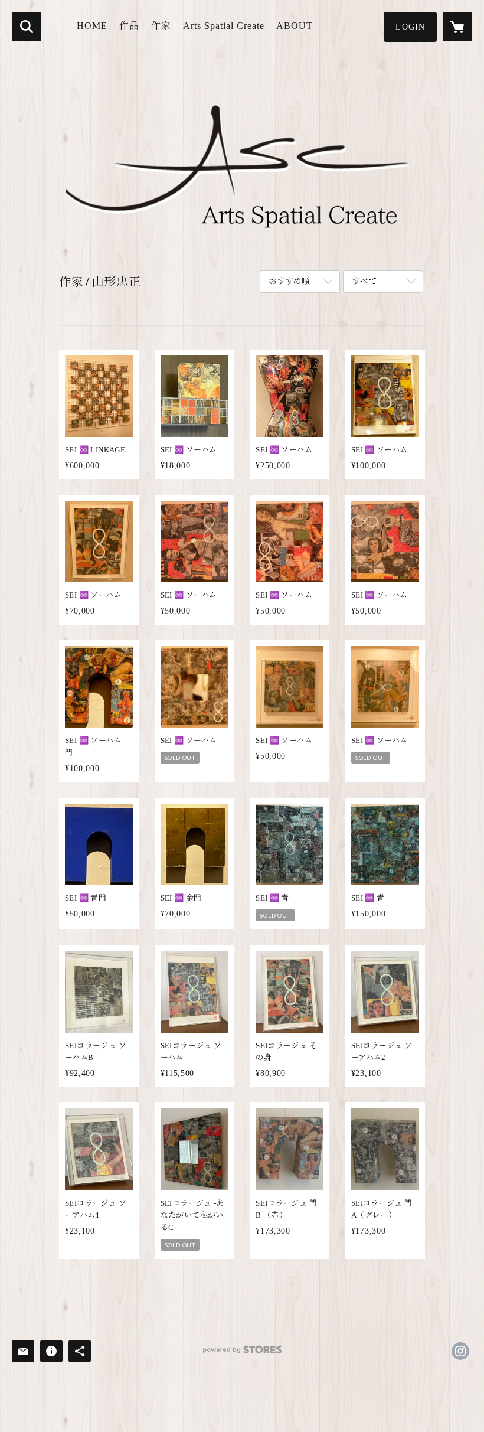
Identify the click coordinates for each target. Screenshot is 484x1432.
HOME (92, 26)
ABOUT (294, 26)
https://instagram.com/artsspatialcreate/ (460, 1351)
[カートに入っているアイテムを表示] (457, 26)
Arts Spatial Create (223, 26)
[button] (410, 27)
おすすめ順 (289, 281)
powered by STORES (242, 1353)
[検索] (26, 26)
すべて (364, 281)
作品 (129, 26)
